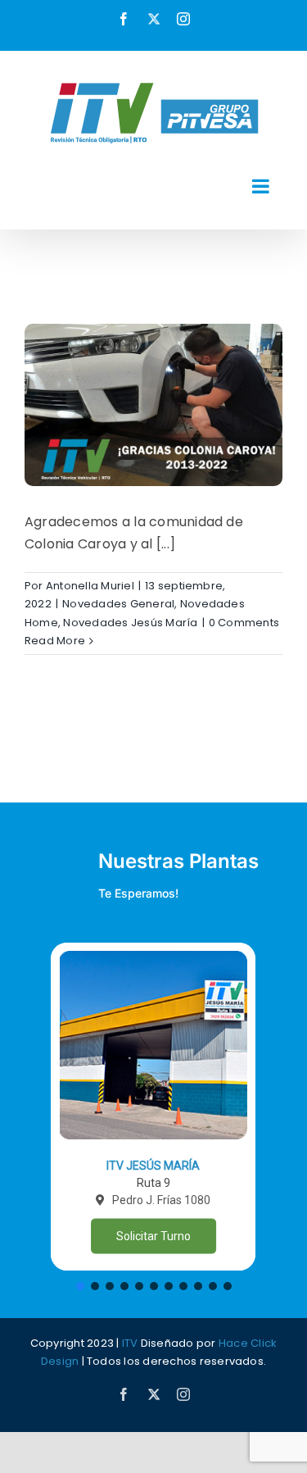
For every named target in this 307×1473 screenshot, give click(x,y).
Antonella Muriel (90, 585)
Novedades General (118, 603)
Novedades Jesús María (130, 622)
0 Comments (244, 622)
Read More (55, 640)
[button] (153, 1107)
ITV (130, 1343)
